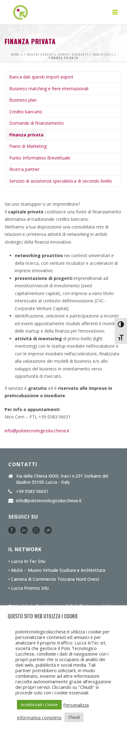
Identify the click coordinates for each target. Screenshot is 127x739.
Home (15, 54)
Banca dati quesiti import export (41, 77)
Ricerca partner (24, 169)
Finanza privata (26, 135)
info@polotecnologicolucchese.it (37, 431)
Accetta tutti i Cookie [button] (39, 704)
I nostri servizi (38, 54)
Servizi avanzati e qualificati (85, 54)
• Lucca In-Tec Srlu (26, 561)
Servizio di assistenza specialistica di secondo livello (60, 181)
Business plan (23, 100)
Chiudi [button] (74, 717)
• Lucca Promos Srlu (28, 588)
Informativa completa (39, 717)
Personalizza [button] (76, 705)
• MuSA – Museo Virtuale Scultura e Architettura (56, 570)
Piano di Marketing (28, 146)
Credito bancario (25, 112)
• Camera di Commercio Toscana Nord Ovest (53, 579)
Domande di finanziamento (36, 123)
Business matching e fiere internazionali (48, 88)
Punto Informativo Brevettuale (39, 158)
